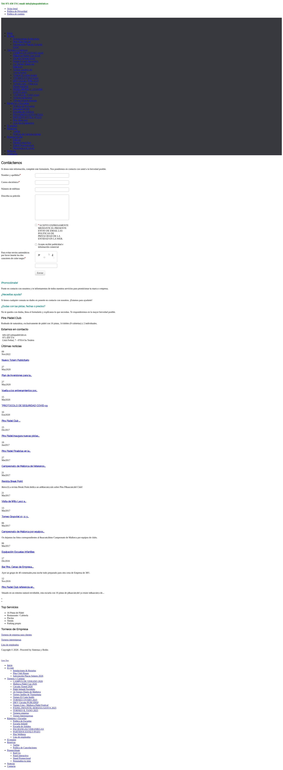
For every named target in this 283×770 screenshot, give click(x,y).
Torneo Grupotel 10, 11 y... (15, 516)
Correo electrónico (9, 182)
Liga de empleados (10, 645)
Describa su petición (10, 196)
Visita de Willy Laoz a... (14, 501)
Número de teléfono (10, 189)
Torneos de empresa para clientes (16, 635)
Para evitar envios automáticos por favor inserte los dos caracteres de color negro (15, 255)
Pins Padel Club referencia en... (18, 587)
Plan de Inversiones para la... (17, 375)
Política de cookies (15, 14)
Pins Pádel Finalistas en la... (16, 451)
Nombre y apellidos (10, 175)
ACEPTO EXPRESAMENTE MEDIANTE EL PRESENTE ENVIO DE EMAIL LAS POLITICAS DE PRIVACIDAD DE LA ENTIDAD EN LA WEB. (53, 232)
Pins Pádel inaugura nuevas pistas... (21, 435)
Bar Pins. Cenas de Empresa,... (18, 566)
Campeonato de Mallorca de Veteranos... (24, 466)
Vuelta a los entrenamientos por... (19, 390)
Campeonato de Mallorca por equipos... (23, 531)
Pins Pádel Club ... (11, 420)
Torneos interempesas (11, 640)
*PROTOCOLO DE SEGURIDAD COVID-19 (25, 405)
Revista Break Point (12, 481)
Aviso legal (12, 8)
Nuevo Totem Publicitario (15, 360)
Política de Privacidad (17, 11)
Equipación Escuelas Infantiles (18, 551)
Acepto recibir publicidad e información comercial (50, 245)
